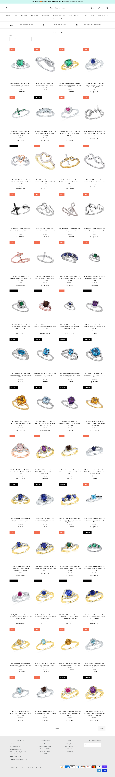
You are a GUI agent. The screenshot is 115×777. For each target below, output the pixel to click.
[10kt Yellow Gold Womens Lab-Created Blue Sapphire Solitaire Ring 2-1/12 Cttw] (45, 547)
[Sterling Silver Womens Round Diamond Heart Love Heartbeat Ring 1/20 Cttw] (94, 112)
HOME (8, 15)
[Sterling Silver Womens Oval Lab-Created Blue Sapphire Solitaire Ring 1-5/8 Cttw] (45, 499)
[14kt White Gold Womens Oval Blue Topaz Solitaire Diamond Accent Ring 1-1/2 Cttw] (21, 354)
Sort (11, 35)
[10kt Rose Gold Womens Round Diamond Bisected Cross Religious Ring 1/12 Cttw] (21, 257)
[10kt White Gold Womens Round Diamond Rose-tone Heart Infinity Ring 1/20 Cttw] (21, 161)
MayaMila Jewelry (57, 8)
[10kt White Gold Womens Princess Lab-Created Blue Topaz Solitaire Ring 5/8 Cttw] (94, 499)
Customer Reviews (45, 751)
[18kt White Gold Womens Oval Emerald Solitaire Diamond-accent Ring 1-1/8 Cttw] (94, 257)
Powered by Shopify (26, 767)
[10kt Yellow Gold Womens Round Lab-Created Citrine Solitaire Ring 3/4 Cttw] (70, 644)
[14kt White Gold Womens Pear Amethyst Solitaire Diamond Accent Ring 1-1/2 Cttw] (70, 402)
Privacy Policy (69, 744)
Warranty (45, 753)
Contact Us (70, 751)
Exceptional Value (45, 748)
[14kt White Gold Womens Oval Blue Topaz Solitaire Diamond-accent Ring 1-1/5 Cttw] (70, 354)
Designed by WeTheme (37, 767)
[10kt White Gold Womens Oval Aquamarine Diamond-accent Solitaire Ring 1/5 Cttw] (21, 692)
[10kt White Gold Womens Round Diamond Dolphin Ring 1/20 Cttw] (45, 64)
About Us (69, 748)
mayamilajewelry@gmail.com (21, 759)
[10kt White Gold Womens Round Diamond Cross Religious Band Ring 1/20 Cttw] (45, 257)
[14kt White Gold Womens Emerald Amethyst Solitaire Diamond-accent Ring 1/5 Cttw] (94, 306)
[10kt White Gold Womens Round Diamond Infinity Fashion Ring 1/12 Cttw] (94, 161)
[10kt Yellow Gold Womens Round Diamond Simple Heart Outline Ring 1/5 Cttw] (45, 161)
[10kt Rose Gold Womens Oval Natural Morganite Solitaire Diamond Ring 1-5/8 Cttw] (21, 451)
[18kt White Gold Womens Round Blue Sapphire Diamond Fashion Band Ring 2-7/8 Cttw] (70, 257)
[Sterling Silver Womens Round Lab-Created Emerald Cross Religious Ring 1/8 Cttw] (21, 112)
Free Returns (45, 744)
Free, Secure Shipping (45, 746)
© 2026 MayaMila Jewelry (15, 767)
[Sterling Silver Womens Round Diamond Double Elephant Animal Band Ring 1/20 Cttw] (94, 209)
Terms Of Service (69, 746)
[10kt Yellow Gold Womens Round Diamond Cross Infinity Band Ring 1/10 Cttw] (70, 161)
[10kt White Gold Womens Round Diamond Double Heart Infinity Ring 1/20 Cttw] (45, 209)
